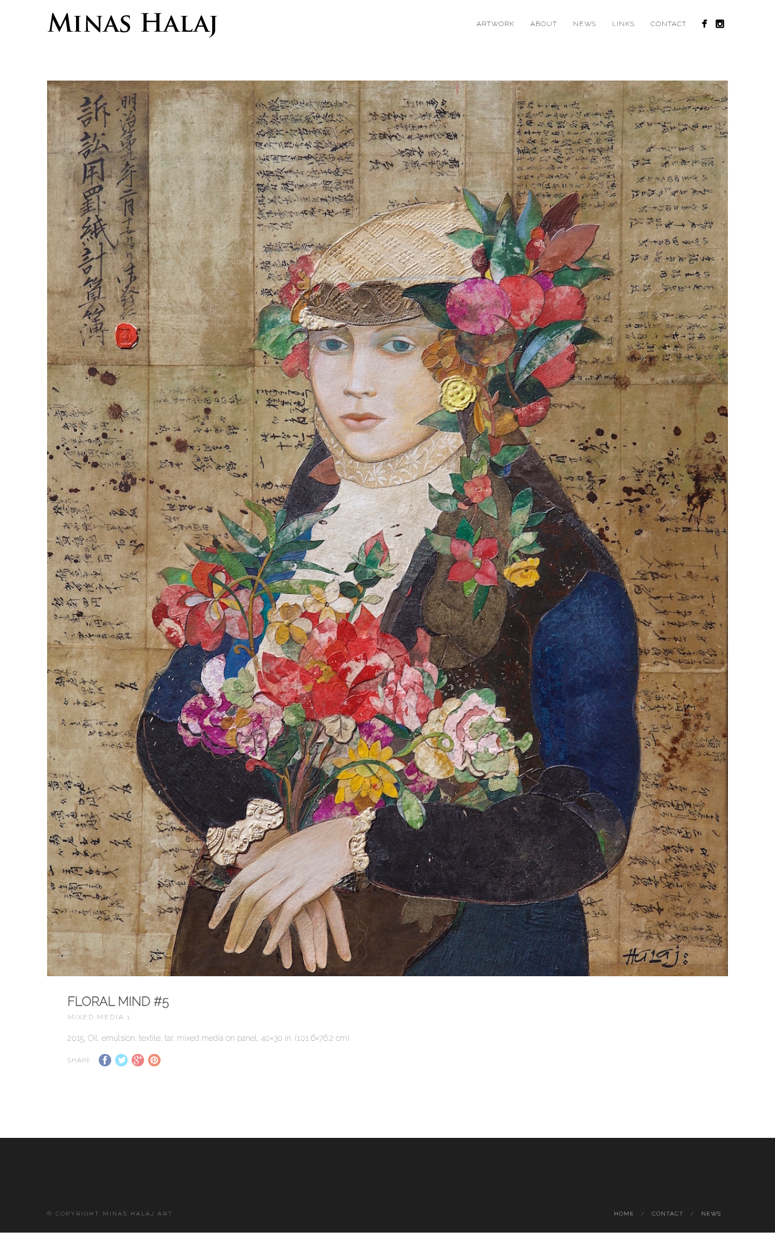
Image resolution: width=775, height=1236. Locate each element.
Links (623, 24)
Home (624, 1213)
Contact (668, 24)
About (543, 24)
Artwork (496, 24)
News (584, 24)
